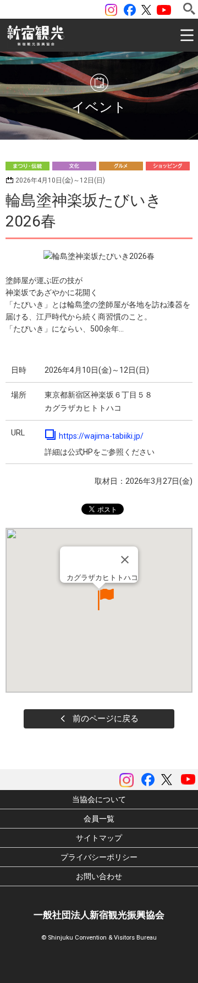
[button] (99, 599)
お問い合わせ (99, 876)
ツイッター (146, 10)
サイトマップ (99, 837)
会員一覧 (99, 818)
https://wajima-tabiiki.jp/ (101, 436)
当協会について (99, 799)
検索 (189, 9)
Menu (187, 35)
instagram (111, 10)
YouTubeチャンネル (164, 10)
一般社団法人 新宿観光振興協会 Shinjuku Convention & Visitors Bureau (35, 36)
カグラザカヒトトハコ (102, 577)
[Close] (125, 559)
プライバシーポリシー (99, 857)
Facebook (130, 10)
